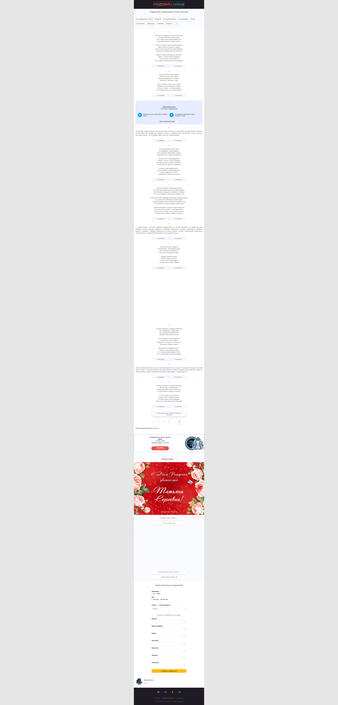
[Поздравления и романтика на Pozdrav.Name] (169, 4)
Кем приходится (165, 605)
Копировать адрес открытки (168, 518)
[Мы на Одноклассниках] (172, 692)
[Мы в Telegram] (179, 692)
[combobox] (169, 608)
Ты (154, 593)
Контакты (180, 698)
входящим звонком (160, 448)
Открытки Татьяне (167, 459)
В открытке (179, 66)
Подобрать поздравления (169, 671)
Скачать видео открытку (168, 577)
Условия (157, 698)
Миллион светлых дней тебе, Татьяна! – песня (155, 114)
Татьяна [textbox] (154, 608)
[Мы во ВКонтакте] (165, 692)
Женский (165, 599)
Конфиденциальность (168, 698)
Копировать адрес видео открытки (168, 572)
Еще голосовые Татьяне (167, 121)
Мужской (156, 599)
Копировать (161, 66)
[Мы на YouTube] (158, 692)
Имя (154, 605)
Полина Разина (148, 680)
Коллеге (156, 428)
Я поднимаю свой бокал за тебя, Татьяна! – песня (185, 114)
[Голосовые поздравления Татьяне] (176, 24)
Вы (159, 593)
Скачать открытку (168, 523)
